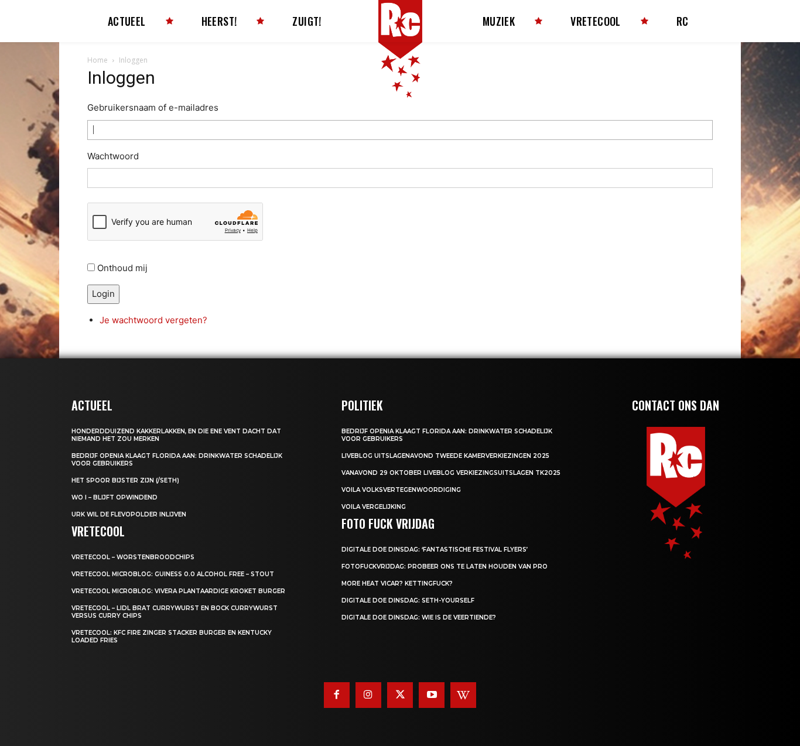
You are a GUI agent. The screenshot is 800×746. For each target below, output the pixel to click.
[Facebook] (337, 695)
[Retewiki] (463, 695)
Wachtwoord (113, 156)
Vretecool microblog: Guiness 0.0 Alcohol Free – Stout (172, 574)
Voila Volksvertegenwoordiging (401, 490)
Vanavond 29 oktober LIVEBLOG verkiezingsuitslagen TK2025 (450, 473)
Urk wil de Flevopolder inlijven (128, 514)
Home (97, 60)
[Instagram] (368, 695)
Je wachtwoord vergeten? (153, 320)
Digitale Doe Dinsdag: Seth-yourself (407, 600)
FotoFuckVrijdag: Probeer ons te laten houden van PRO (444, 566)
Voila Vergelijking (373, 507)
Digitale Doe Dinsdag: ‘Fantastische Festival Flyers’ (434, 549)
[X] (400, 695)
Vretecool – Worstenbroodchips (132, 557)
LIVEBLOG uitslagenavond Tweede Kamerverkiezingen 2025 (445, 456)
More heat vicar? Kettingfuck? (397, 583)
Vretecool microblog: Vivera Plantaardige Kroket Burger (178, 591)
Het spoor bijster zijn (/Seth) (125, 480)
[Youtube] (432, 695)
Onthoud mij (122, 267)
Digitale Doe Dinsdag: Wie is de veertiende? (418, 617)
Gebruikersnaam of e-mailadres (152, 107)
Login (103, 293)
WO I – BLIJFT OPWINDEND (114, 497)
